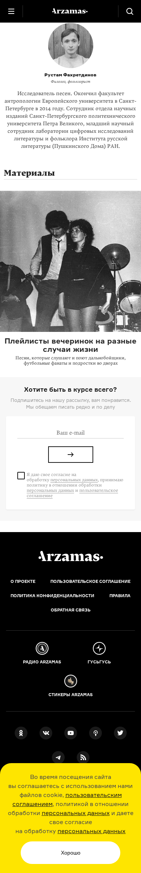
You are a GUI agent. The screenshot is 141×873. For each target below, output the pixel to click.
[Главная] (70, 556)
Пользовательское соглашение (90, 581)
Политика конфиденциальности (52, 595)
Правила (119, 595)
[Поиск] (129, 11)
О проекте (23, 581)
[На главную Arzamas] (71, 11)
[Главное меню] (11, 11)
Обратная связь (71, 610)
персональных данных (76, 813)
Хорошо (70, 853)
